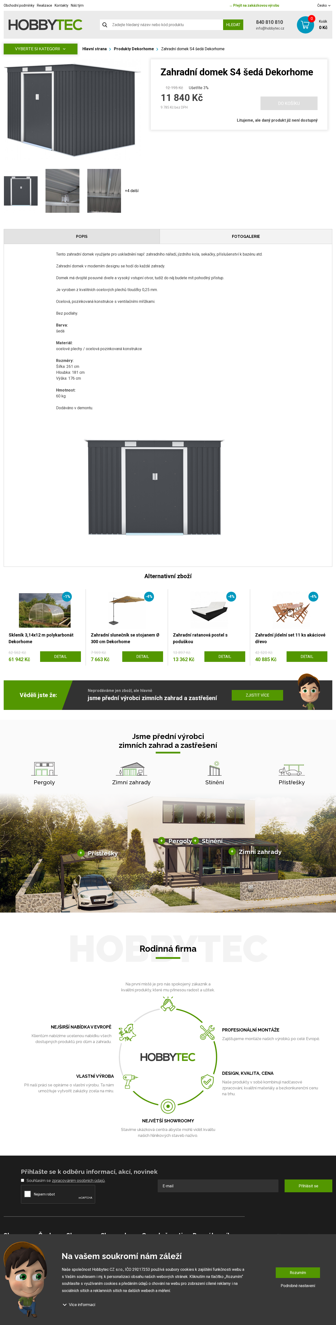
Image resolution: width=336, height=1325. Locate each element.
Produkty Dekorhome (134, 49)
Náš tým (77, 5)
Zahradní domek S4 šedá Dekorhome (193, 49)
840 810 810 (269, 22)
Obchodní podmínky (19, 5)
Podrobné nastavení (298, 1285)
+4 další (131, 190)
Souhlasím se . (66, 1180)
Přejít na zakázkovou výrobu (254, 5)
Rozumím (298, 1272)
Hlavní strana (94, 49)
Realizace (44, 5)
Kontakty (61, 5)
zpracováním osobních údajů (78, 1180)
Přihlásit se (308, 1186)
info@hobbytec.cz (270, 28)
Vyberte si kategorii (37, 49)
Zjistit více (257, 695)
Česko (322, 5)
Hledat (233, 24)
